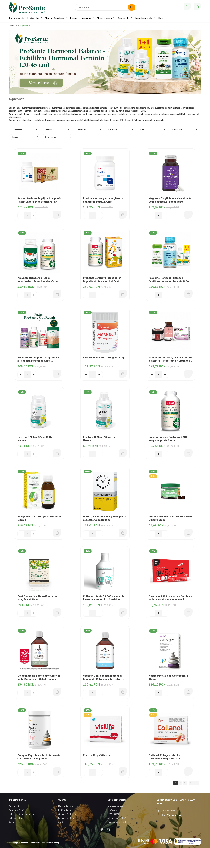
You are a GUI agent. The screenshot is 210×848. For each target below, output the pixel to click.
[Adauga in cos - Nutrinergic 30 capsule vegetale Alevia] (188, 692)
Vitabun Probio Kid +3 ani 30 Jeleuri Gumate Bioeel (170, 518)
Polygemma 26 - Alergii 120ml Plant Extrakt (39, 518)
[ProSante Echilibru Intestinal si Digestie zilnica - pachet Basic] (105, 253)
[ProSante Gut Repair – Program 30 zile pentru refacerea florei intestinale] (39, 332)
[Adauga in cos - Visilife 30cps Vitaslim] (123, 771)
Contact (12, 822)
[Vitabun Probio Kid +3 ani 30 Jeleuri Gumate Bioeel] (171, 491)
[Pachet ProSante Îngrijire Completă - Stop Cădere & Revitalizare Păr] (39, 173)
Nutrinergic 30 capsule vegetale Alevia (168, 677)
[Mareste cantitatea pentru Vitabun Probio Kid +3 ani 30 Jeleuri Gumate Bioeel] (165, 533)
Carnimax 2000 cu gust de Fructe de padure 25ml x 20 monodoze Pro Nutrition (170, 598)
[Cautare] (131, 7)
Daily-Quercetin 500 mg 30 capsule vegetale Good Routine (104, 518)
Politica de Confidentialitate (21, 814)
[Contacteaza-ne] (187, 6)
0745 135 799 (167, 810)
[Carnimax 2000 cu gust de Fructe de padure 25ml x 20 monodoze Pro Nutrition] (171, 571)
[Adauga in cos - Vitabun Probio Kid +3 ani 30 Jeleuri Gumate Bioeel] (188, 533)
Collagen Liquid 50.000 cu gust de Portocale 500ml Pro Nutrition (103, 598)
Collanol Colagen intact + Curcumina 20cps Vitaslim (165, 757)
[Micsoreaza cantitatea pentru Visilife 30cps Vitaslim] (86, 772)
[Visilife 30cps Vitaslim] (105, 730)
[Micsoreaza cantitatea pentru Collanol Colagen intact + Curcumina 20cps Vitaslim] (152, 772)
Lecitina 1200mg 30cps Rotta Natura (35, 438)
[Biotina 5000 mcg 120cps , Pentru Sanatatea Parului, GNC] (105, 173)
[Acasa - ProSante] (29, 7)
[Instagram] (108, 830)
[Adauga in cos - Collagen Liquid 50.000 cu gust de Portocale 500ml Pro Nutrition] (123, 612)
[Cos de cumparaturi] (197, 6)
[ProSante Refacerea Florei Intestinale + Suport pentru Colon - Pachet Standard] (39, 253)
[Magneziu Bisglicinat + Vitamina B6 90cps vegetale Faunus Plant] (171, 173)
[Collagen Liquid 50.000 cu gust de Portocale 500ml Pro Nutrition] (105, 571)
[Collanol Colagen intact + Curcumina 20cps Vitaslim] (171, 730)
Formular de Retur (66, 818)
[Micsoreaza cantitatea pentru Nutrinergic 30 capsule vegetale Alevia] (152, 693)
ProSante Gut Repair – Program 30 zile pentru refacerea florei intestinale (38, 359)
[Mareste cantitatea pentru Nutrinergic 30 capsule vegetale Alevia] (165, 693)
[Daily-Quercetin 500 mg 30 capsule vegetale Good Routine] (105, 491)
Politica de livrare (17, 818)
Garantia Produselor (67, 814)
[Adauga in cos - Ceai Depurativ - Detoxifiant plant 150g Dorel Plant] (57, 612)
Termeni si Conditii (17, 810)
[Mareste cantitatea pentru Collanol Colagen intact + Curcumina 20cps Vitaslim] (165, 772)
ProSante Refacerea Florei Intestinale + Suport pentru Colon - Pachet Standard (38, 280)
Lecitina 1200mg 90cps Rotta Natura (100, 438)
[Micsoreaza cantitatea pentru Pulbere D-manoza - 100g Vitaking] (86, 374)
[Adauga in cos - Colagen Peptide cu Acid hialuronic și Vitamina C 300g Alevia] (57, 771)
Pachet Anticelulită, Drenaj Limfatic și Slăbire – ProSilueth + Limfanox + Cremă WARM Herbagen (170, 359)
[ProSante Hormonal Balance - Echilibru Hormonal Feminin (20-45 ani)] (171, 253)
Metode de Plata (65, 806)
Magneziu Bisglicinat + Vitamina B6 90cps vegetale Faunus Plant (170, 200)
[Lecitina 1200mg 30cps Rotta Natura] (39, 412)
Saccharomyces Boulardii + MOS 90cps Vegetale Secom (168, 438)
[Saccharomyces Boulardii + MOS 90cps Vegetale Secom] (171, 412)
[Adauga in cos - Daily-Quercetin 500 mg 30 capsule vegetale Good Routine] (123, 533)
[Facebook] (101, 830)
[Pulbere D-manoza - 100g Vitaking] (105, 332)
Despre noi (14, 806)
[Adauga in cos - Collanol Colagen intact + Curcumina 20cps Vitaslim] (188, 771)
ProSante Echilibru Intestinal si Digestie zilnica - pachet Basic (102, 279)
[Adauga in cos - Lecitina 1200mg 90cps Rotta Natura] (123, 453)
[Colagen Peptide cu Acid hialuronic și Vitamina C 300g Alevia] (39, 730)
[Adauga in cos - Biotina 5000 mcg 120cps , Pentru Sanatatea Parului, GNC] (123, 215)
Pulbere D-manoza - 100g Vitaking (104, 357)
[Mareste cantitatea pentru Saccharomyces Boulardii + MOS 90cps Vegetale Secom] (165, 454)
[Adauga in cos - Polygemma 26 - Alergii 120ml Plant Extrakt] (57, 533)
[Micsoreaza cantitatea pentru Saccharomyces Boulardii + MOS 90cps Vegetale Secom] (152, 454)
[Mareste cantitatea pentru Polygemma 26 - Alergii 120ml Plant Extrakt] (34, 533)
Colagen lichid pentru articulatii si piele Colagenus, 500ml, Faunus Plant (38, 677)
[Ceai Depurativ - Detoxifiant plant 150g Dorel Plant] (39, 571)
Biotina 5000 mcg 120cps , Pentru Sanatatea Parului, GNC (103, 200)
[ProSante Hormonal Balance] (105, 62)
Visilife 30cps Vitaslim (97, 755)
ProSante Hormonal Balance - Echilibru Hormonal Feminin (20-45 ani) (170, 280)
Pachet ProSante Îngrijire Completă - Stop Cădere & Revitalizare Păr (39, 200)
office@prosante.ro (170, 815)
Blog (160, 18)
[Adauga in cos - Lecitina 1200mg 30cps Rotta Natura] (57, 453)
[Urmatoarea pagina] (196, 783)
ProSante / (14, 25)
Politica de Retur (65, 810)
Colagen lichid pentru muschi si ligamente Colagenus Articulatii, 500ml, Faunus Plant (103, 677)
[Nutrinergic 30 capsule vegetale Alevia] (171, 650)
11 (191, 782)
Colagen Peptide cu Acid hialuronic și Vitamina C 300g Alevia (38, 757)
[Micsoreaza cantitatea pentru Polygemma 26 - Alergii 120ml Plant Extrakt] (20, 533)
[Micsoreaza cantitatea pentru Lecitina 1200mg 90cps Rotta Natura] (86, 454)
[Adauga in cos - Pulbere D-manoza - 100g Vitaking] (123, 374)
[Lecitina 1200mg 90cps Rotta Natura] (105, 412)
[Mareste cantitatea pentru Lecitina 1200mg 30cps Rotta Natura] (34, 454)
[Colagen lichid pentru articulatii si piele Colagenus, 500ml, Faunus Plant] (39, 650)
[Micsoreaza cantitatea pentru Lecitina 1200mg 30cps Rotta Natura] (20, 454)
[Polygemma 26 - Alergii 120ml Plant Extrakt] (39, 491)
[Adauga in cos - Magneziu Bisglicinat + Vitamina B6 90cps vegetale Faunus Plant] (188, 215)
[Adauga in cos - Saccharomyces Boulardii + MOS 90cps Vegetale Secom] (188, 453)
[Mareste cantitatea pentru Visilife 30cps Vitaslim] (99, 772)
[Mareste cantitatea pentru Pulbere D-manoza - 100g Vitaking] (99, 374)
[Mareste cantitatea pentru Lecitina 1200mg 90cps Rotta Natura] (99, 454)
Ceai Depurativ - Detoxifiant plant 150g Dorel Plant (38, 598)
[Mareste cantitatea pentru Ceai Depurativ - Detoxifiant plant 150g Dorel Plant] (34, 613)
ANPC (60, 822)
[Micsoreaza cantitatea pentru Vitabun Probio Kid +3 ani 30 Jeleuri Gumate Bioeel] (152, 533)
